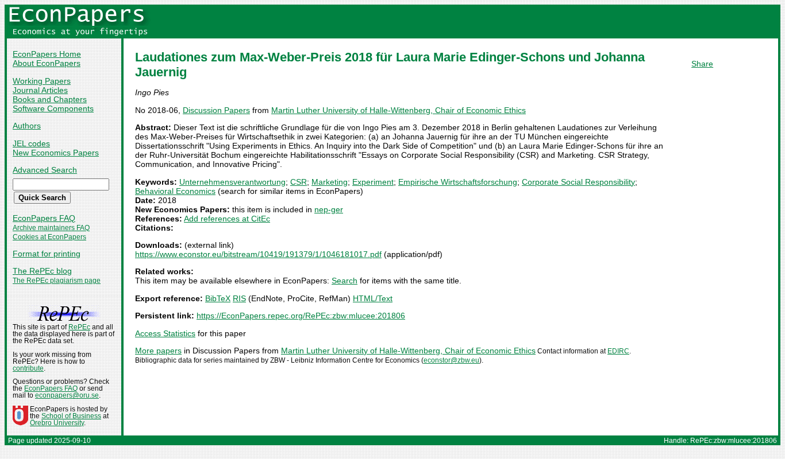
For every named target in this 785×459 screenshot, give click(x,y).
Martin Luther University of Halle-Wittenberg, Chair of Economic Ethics (398, 110)
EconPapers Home (47, 54)
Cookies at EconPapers (49, 237)
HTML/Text (372, 298)
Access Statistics (165, 333)
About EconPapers (46, 63)
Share (702, 63)
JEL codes (31, 143)
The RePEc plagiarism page (57, 280)
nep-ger (328, 209)
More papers (158, 350)
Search (344, 280)
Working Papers (42, 80)
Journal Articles (40, 90)
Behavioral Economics (175, 191)
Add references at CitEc (227, 218)
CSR (298, 181)
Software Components (53, 108)
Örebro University (57, 422)
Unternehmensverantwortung (232, 181)
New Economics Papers (56, 152)
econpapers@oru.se (67, 395)
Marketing (329, 181)
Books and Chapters (50, 99)
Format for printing (46, 253)
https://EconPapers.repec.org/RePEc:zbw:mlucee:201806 (301, 315)
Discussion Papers (216, 110)
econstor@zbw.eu (451, 360)
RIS (239, 298)
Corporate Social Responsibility (578, 181)
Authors (27, 125)
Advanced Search (45, 169)
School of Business (71, 416)
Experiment (373, 181)
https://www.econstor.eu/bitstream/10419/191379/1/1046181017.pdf (258, 254)
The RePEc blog (42, 270)
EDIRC (618, 351)
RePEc (79, 327)
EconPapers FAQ (44, 218)
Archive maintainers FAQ (51, 227)
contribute (28, 368)
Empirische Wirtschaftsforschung (457, 181)
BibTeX (217, 298)
